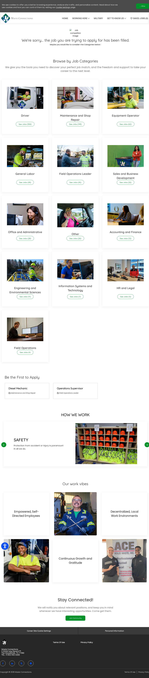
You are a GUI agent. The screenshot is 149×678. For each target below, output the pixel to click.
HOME (65, 18)
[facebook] (3, 663)
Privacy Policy (87, 642)
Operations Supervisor (70, 388)
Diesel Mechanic (17, 388)
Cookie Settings (63, 7)
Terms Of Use (59, 642)
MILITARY (98, 18)
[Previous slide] (3, 444)
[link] (75, 618)
